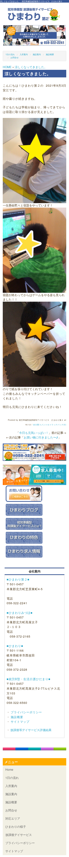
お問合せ (14, 57)
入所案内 (24, 54)
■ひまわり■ (15, 646)
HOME (7, 67)
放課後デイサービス (18, 835)
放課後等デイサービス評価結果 (31, 730)
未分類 (36, 424)
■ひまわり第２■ (18, 579)
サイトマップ (19, 721)
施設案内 (37, 54)
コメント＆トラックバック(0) (52, 424)
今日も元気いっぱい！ (34, 433)
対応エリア (12, 818)
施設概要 (50, 54)
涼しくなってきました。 (31, 67)
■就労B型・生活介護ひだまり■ (28, 679)
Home (9, 769)
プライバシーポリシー (26, 712)
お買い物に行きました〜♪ (41, 437)
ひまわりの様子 (15, 826)
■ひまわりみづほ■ (20, 613)
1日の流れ (10, 54)
